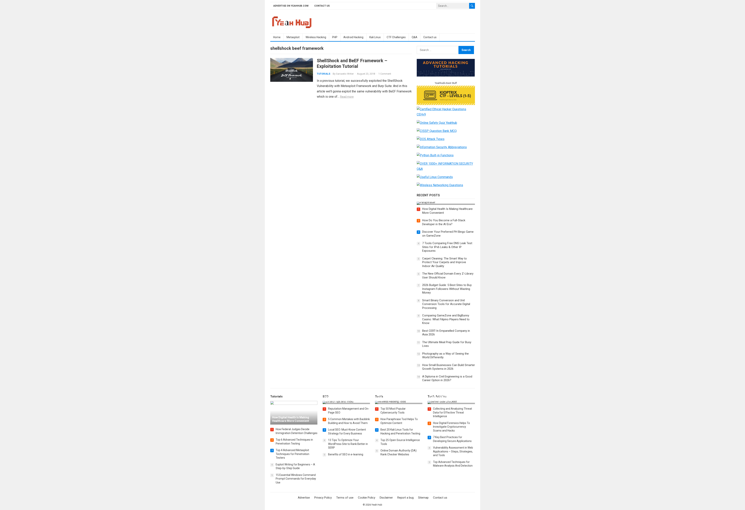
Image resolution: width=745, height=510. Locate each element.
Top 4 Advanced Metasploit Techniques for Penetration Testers (292, 454)
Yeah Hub (377, 504)
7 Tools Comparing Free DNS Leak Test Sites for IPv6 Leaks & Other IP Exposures (447, 246)
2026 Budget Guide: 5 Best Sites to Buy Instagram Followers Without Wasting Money (447, 288)
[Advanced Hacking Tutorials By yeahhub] (446, 75)
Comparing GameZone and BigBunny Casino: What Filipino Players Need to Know (446, 319)
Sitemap (423, 497)
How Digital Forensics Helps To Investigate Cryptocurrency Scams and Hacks (451, 426)
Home (277, 37)
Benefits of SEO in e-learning (345, 454)
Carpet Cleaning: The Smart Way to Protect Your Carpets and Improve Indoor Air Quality (444, 262)
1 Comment (384, 73)
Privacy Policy (323, 497)
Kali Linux (375, 37)
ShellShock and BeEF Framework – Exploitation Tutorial (352, 63)
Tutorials (323, 73)
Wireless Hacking (316, 37)
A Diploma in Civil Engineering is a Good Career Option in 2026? (447, 378)
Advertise (304, 497)
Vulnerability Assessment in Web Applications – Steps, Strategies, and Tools (453, 451)
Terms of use (344, 497)
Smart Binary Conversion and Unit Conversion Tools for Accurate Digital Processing (446, 304)
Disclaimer (386, 497)
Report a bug (405, 497)
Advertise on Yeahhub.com (290, 5)
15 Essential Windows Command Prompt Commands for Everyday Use (296, 478)
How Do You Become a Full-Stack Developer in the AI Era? (443, 222)
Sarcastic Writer (345, 73)
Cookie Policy (366, 497)
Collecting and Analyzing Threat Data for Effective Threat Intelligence (452, 412)
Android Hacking (353, 37)
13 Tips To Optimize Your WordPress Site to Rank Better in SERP (348, 443)
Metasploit (293, 37)
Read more (347, 96)
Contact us (322, 5)
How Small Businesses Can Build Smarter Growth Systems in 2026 (448, 367)
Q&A (414, 37)
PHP (334, 37)
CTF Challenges (396, 37)
